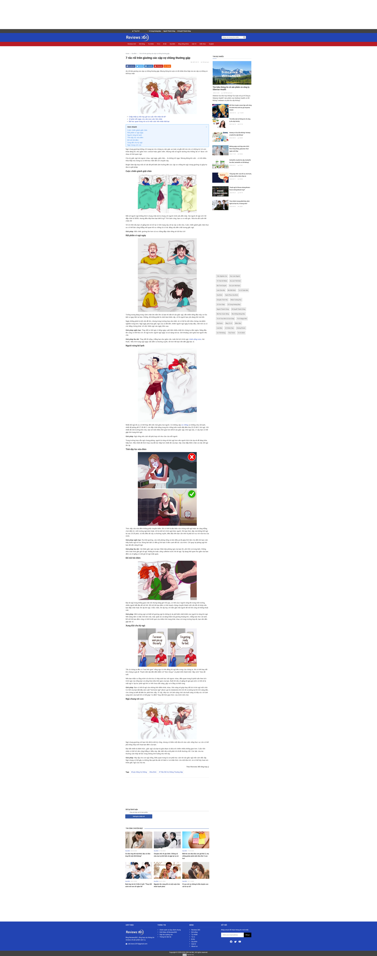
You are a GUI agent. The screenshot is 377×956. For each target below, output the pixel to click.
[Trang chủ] (137, 37)
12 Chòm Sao (229, 328)
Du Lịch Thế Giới (235, 281)
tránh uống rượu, (195, 339)
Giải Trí (194, 44)
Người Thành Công (223, 309)
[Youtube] (240, 941)
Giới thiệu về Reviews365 (168, 932)
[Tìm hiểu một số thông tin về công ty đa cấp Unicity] (220, 123)
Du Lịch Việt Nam (234, 285)
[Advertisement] (188, 14)
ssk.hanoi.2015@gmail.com (137, 944)
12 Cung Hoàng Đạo (234, 304)
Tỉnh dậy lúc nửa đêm (135, 138)
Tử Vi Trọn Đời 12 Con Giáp (225, 318)
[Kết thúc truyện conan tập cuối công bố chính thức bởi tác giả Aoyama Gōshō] (220, 112)
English (211, 44)
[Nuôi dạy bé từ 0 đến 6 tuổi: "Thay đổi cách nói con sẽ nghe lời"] (138, 870)
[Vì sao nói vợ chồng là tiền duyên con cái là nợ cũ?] (195, 870)
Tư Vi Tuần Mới (243, 290)
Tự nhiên (151, 44)
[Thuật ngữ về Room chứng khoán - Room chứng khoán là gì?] (220, 191)
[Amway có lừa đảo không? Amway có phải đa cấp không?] (220, 136)
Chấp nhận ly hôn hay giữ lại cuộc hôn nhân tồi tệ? (147, 117)
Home (127, 53)
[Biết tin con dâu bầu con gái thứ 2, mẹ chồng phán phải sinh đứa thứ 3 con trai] (195, 840)
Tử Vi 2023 (241, 332)
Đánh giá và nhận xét (139, 816)
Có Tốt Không (221, 332)
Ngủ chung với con (134, 145)
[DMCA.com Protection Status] (188, 955)
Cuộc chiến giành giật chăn (137, 130)
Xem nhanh (132, 127)
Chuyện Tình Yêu (222, 299)
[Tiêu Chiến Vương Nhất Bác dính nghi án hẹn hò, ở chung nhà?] (220, 205)
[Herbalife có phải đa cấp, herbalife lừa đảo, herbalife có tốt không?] (220, 164)
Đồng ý (247, 935)
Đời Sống (142, 44)
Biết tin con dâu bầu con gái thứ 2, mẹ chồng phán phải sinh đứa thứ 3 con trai (195, 856)
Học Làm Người (235, 276)
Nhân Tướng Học (236, 299)
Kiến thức (203, 44)
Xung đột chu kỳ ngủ (134, 143)
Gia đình (172, 44)
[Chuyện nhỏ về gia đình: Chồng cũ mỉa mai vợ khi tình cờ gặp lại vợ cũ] (167, 840)
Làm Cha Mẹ (221, 290)
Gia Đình (153, 772)
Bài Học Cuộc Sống (223, 314)
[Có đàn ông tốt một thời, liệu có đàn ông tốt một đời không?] (138, 840)
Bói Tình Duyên (221, 285)
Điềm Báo (238, 323)
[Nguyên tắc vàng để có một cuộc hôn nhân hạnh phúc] (167, 870)
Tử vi (158, 44)
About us (194, 946)
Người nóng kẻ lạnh (134, 135)
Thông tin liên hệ (165, 937)
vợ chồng (184, 425)
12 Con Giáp (221, 304)
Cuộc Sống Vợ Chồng (139, 772)
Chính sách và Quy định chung (170, 930)
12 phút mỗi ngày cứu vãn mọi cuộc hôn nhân (145, 119)
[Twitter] (235, 941)
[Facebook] (231, 941)
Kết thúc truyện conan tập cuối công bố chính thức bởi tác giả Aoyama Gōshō (240, 107)
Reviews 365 (132, 44)
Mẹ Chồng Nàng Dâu (238, 314)
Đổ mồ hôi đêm (132, 140)
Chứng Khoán (241, 328)
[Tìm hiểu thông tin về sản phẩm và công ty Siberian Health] (232, 73)
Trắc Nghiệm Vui (222, 276)
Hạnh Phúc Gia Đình (231, 295)
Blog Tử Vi (229, 323)
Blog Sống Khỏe (183, 44)
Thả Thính (231, 332)
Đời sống (194, 932)
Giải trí (193, 944)
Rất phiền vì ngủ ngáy (135, 133)
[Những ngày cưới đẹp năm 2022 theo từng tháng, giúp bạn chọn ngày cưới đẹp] (220, 150)
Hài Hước (220, 323)
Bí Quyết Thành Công (238, 309)
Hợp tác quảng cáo (166, 934)
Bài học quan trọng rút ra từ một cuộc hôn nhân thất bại (149, 121)
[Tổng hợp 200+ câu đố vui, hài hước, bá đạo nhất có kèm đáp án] (220, 177)
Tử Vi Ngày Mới (242, 318)
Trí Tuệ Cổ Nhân (222, 281)
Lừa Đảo (219, 328)
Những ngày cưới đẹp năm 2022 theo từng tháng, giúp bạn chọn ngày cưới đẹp (239, 149)
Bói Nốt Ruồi (232, 290)
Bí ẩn (165, 44)
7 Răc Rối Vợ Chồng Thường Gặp (171, 772)
